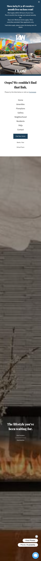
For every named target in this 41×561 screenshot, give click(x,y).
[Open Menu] (38, 38)
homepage (32, 92)
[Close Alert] (39, 2)
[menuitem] (20, 100)
